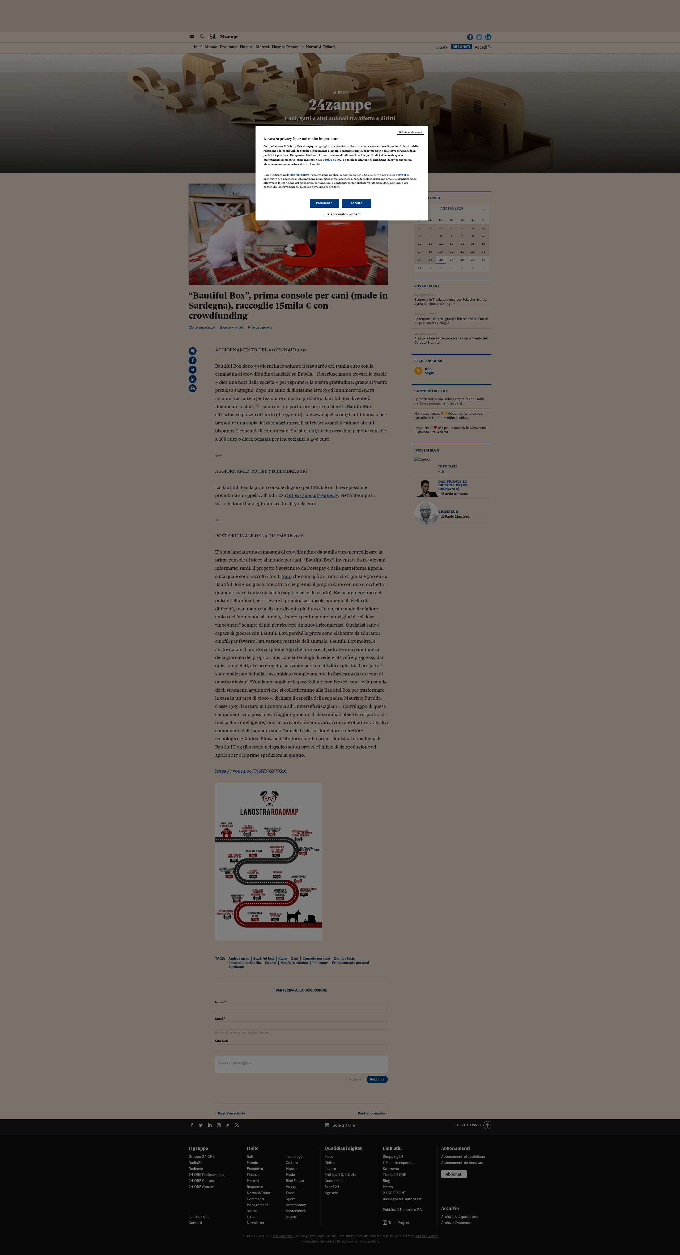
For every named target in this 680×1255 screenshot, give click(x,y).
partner (401, 174)
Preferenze (324, 203)
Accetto (357, 203)
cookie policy (332, 159)
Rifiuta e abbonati (410, 132)
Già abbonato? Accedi (342, 214)
